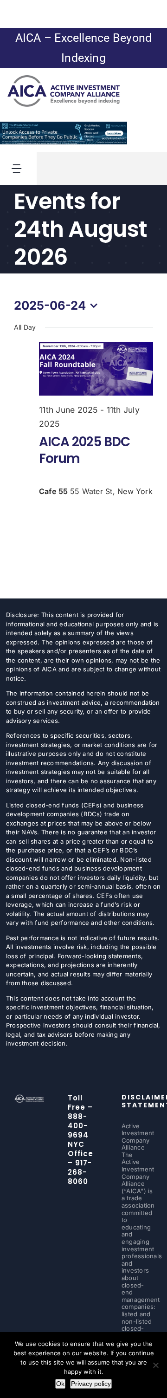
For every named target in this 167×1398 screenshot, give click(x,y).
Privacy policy (91, 1383)
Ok (60, 1383)
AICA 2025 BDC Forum (84, 450)
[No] (155, 1365)
